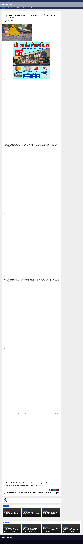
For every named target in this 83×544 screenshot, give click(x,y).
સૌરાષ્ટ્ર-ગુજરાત (19, 7)
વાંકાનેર (7, 511)
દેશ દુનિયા (28, 7)
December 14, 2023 (47, 531)
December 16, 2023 (7, 531)
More (32, 7)
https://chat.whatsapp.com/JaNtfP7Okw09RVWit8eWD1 (12, 487)
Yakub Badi (11, 20)
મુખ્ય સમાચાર (7, 7)
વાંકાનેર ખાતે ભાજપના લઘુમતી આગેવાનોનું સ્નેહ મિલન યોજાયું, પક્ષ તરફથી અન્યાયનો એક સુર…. (11, 513)
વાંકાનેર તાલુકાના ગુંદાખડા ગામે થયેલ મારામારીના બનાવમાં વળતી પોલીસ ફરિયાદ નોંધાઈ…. (71, 529)
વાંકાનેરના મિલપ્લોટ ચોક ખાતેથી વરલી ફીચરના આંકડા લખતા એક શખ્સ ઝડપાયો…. (50, 513)
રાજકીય (24, 7)
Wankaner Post (7, 4)
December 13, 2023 (66, 531)
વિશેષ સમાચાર (13, 7)
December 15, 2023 (27, 531)
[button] (78, 7)
